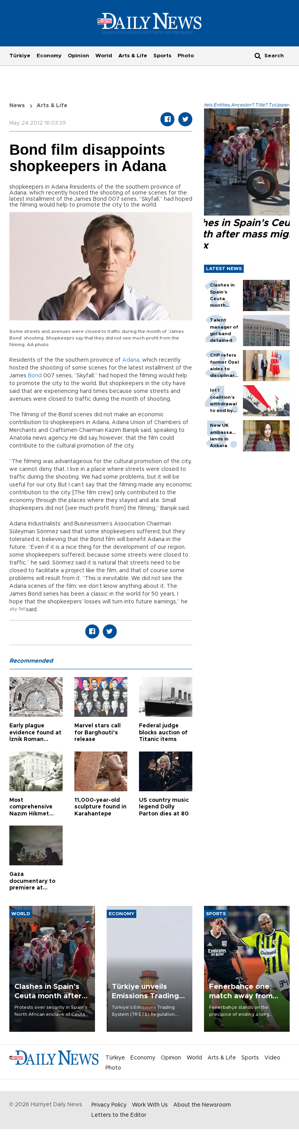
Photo (186, 55)
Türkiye (19, 55)
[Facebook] (167, 119)
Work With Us (150, 1105)
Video (272, 1058)
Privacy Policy (109, 1105)
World (103, 55)
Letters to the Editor (118, 1115)
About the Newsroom (202, 1105)
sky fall (17, 609)
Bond (35, 375)
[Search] (258, 55)
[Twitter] (185, 119)
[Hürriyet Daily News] (149, 23)
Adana (130, 360)
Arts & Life (132, 55)
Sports (162, 55)
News (17, 105)
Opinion (78, 55)
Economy (49, 55)
